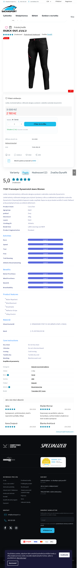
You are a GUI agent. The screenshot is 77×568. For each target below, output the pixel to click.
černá (33, 375)
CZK (48, 2)
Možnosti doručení (11, 143)
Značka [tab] (59, 172)
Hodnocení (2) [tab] (39, 172)
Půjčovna (23, 496)
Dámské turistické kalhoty (40, 367)
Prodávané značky (26, 480)
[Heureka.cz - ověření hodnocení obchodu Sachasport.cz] (53, 462)
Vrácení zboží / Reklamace (10, 490)
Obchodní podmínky (8, 487)
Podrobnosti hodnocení (32, 34)
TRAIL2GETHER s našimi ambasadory (51, 492)
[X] (11, 528)
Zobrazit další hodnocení (64, 432)
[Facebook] (5, 528)
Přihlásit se (47, 530)
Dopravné (5, 503)
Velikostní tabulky (25, 502)
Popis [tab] (25, 172)
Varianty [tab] (14, 172)
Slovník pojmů (25, 487)
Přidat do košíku (40, 124)
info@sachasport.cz (14, 515)
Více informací (21, 558)
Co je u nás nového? (8, 484)
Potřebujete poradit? (26, 484)
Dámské (34, 383)
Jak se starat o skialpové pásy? (49, 486)
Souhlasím (64, 555)
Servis (22, 499)
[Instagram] (16, 528)
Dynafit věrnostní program (10, 500)
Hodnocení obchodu (8, 493)
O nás (4, 480)
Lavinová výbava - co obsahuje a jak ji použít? (53, 480)
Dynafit (49, 34)
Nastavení (12, 563)
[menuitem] (7, 15)
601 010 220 (11, 520)
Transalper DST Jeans (38, 391)
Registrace (68, 2)
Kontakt (5, 497)
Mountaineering (36, 387)
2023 (32, 379)
